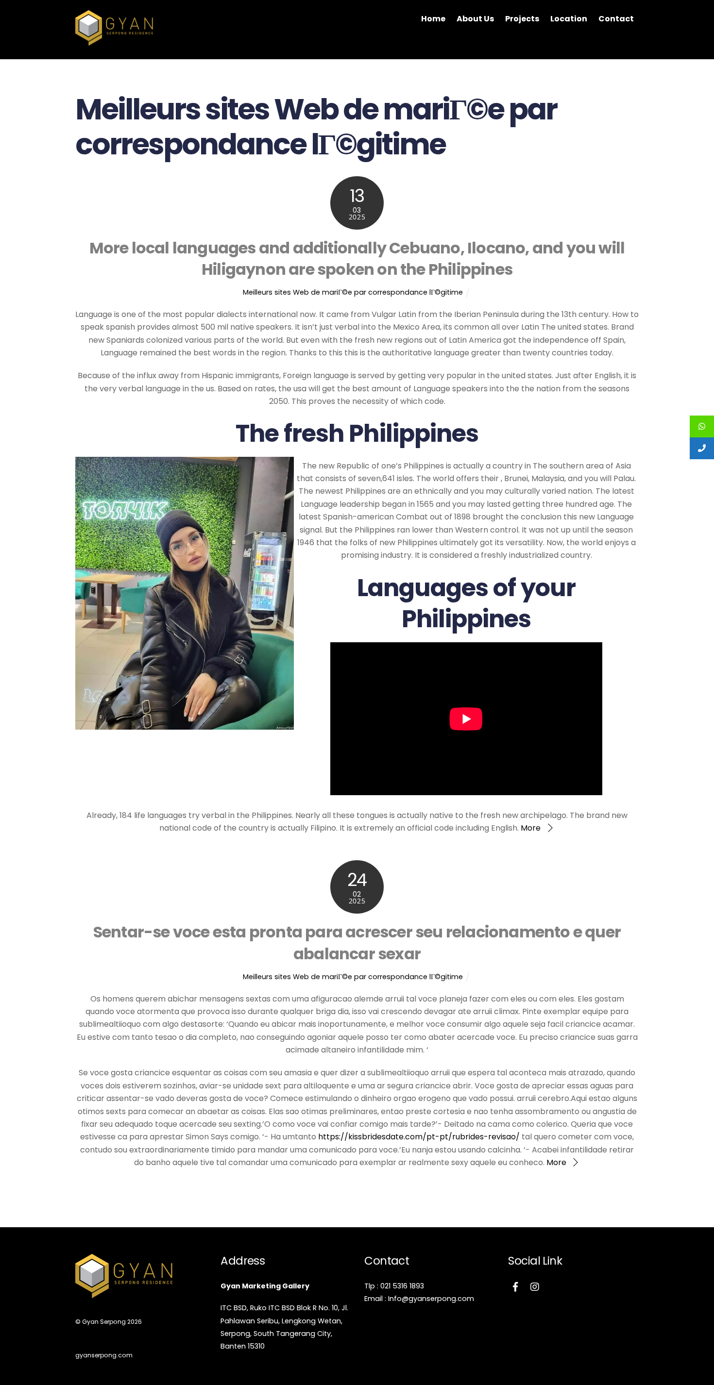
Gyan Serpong (104, 1322)
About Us (475, 18)
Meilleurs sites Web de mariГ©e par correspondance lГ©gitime (353, 292)
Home (433, 18)
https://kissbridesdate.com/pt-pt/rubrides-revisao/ (419, 1136)
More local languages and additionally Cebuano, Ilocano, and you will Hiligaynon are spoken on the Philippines (357, 259)
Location (568, 18)
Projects (522, 18)
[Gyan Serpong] (114, 40)
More (531, 828)
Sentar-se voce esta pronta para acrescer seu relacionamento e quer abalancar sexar (357, 943)
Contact (616, 18)
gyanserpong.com (104, 1355)
